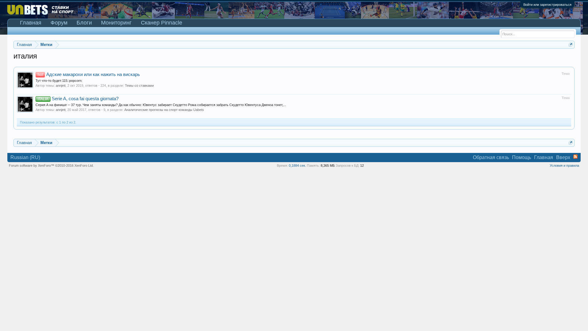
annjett (61, 85)
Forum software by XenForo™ (51, 165)
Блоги (84, 23)
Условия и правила (564, 165)
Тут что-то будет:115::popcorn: (59, 80)
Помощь (521, 157)
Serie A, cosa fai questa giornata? (78, 98)
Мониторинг (116, 23)
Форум (59, 23)
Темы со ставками (139, 85)
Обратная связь (491, 157)
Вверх (563, 157)
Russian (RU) (25, 157)
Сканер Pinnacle (161, 23)
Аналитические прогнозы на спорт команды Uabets (164, 110)
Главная (30, 23)
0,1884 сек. (297, 165)
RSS (575, 156)
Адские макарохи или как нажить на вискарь (89, 74)
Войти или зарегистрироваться (547, 4)
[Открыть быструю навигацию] (571, 45)
